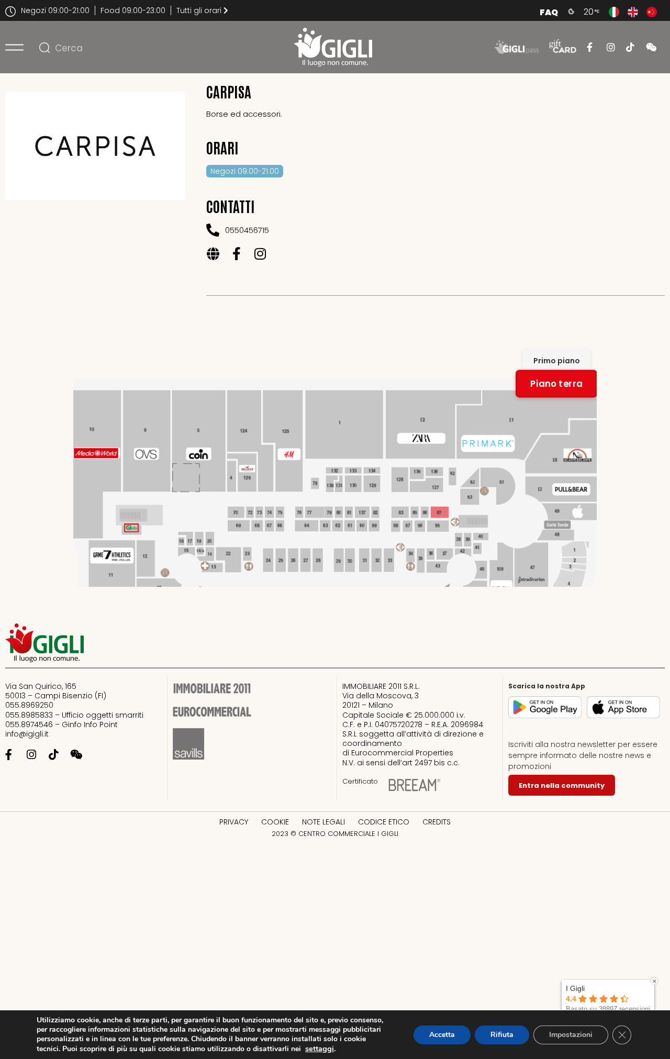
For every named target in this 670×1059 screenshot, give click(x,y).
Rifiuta (501, 1035)
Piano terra (556, 383)
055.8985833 (29, 715)
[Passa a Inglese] (632, 12)
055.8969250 (29, 705)
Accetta (442, 1035)
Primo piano (556, 360)
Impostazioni (571, 1035)
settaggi (319, 1048)
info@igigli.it (27, 734)
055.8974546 (29, 724)
